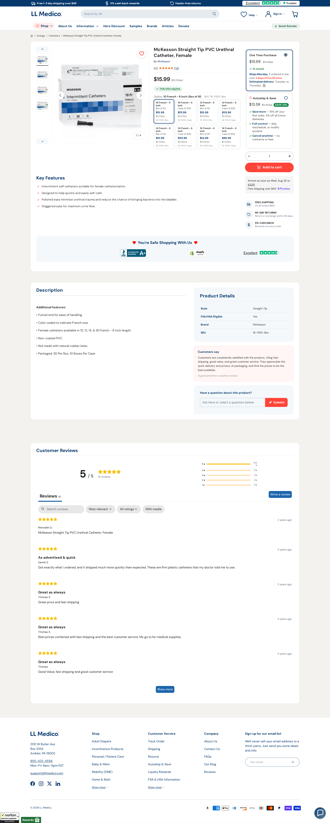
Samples (135, 26)
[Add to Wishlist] (141, 53)
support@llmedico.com (46, 773)
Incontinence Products (107, 749)
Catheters (54, 35)
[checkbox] (153, 509)
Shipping (154, 749)
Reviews (210, 772)
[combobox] (150, 14)
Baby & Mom (101, 764)
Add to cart (272, 167)
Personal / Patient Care (108, 757)
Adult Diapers (101, 741)
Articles (168, 26)
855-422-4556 (41, 761)
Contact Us (212, 749)
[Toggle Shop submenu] (51, 26)
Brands (152, 26)
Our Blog (210, 764)
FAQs (207, 757)
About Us (65, 26)
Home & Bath (101, 780)
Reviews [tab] (50, 496)
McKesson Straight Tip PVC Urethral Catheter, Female (92, 35)
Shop (44, 26)
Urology (41, 35)
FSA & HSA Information (164, 780)
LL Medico (45, 807)
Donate (183, 26)
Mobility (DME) (102, 772)
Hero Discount (114, 26)
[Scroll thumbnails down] (42, 141)
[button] (9, 818)
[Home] (31, 35)
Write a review (280, 494)
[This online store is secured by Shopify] (197, 253)
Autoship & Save (159, 764)
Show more (165, 689)
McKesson (164, 61)
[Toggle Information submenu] (97, 26)
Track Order (156, 741)
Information (85, 26)
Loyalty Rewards (159, 772)
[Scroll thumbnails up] (42, 49)
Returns (153, 757)
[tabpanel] (165, 601)
